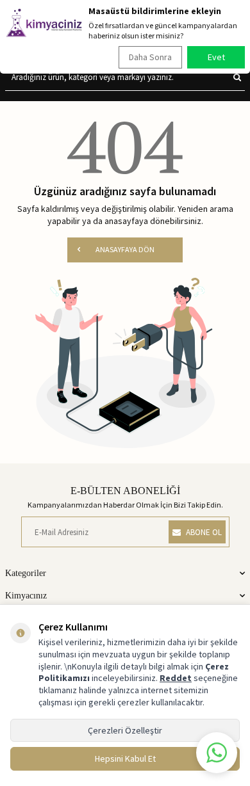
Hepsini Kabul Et (125, 758)
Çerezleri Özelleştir (125, 730)
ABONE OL (204, 532)
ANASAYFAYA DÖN (125, 249)
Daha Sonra (150, 57)
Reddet (176, 678)
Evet (216, 57)
